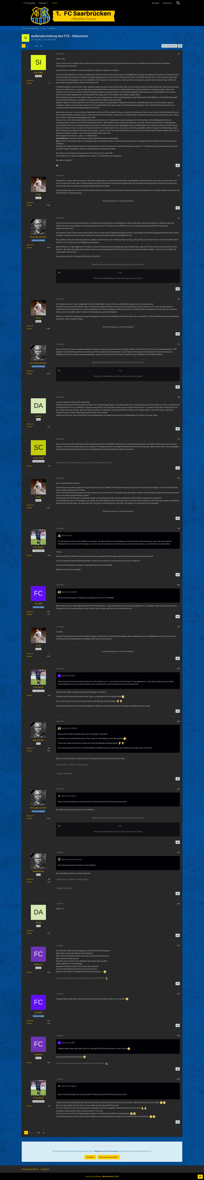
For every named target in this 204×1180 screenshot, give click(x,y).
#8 (179, 478)
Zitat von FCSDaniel (68, 796)
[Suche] (178, 3)
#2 (179, 176)
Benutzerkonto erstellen (109, 1157)
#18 (178, 994)
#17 (178, 945)
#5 (179, 344)
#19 (178, 1036)
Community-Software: (102, 1176)
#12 (178, 668)
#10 (178, 585)
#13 (178, 721)
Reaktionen (30, 80)
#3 (179, 218)
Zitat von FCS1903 (68, 676)
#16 (178, 904)
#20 (178, 1079)
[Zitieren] (178, 165)
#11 (178, 627)
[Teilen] (180, 46)
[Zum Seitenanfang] (200, 1177)
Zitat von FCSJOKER (69, 592)
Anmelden (155, 3)
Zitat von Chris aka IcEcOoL (71, 859)
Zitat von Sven (66, 535)
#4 (179, 299)
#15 (178, 852)
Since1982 (38, 39)
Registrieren (167, 3)
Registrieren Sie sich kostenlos (106, 1151)
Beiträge (29, 83)
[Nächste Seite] (41, 46)
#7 (179, 439)
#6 (179, 397)
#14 (178, 789)
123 (36, 46)
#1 (179, 54)
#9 (179, 528)
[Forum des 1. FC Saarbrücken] (102, 16)
